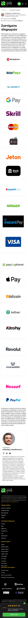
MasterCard (4, 536)
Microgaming (4, 513)
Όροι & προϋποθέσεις (6, 575)
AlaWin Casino (5, 547)
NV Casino (3, 558)
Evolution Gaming (5, 508)
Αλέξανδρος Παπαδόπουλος (12, 13)
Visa (2, 533)
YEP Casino (4, 563)
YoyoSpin (3, 561)
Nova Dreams (4, 551)
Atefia (2, 544)
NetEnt (3, 517)
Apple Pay (3, 528)
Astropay (3, 538)
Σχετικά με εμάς (4, 570)
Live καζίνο (3, 10)
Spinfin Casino (5, 549)
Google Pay (4, 531)
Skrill (2, 526)
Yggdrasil (3, 515)
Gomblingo (4, 556)
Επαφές (3, 572)
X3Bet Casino (4, 554)
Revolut (3, 524)
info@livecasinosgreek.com (11, 502)
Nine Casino (4, 566)
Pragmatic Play (5, 510)
